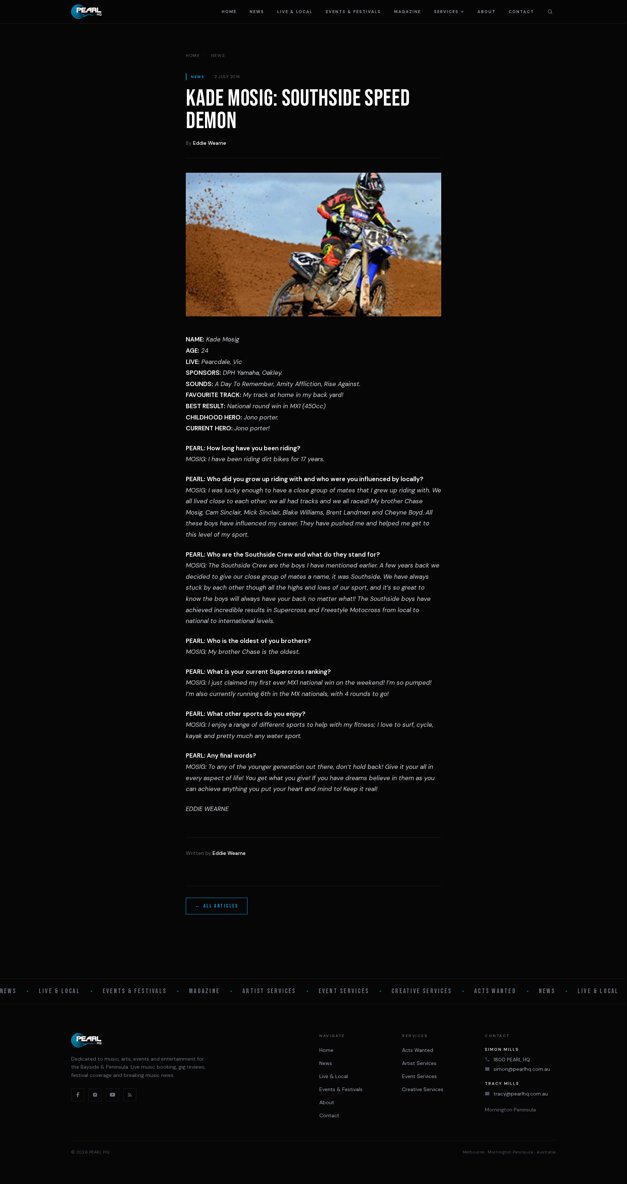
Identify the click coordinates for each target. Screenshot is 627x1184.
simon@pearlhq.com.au (521, 1069)
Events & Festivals (353, 11)
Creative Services (422, 991)
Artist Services (269, 991)
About (487, 11)
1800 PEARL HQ (511, 1059)
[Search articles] (550, 11)
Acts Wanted (495, 991)
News (257, 11)
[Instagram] (95, 1094)
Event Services (344, 991)
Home (229, 11)
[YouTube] (112, 1094)
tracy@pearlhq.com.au (520, 1093)
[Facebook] (77, 1094)
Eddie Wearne (209, 143)
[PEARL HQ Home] (86, 11)
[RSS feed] (129, 1094)
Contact (521, 11)
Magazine (407, 11)
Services (446, 11)
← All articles (216, 906)
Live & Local (295, 11)
